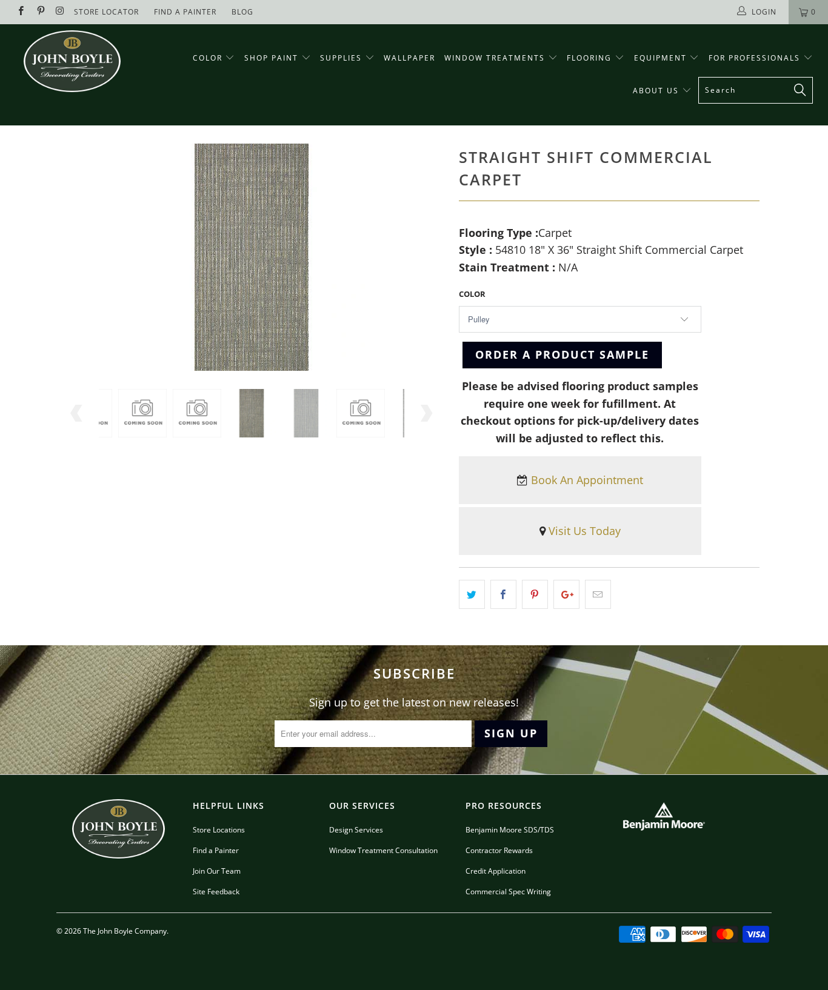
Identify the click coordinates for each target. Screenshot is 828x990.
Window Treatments (496, 58)
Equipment (662, 58)
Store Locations (219, 830)
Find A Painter (185, 12)
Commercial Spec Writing (508, 891)
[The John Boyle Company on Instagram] (60, 12)
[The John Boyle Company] (72, 61)
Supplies (341, 58)
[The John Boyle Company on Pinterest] (40, 12)
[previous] (77, 413)
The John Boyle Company (125, 931)
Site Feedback (216, 891)
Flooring (589, 58)
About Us (657, 90)
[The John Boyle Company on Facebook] (20, 12)
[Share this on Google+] (566, 595)
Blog (242, 12)
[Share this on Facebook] (503, 595)
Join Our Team (217, 871)
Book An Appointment (587, 480)
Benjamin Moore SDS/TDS (510, 830)
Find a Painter (216, 850)
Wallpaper (409, 58)
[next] (425, 413)
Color (207, 58)
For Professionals (756, 58)
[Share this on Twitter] (472, 595)
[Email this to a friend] (598, 595)
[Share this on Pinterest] (535, 595)
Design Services (356, 830)
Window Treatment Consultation (383, 850)
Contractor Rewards (499, 850)
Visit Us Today (585, 530)
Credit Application (496, 871)
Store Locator (106, 12)
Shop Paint (271, 58)
